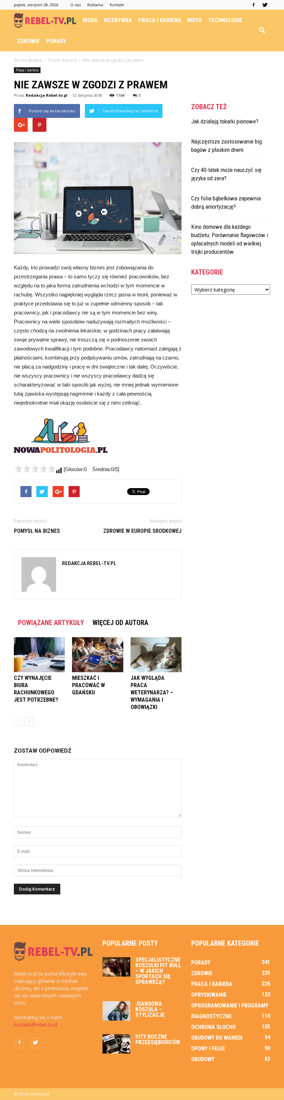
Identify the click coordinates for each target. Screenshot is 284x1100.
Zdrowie (28, 40)
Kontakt (117, 4)
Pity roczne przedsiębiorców (157, 1039)
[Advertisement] (230, 346)
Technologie (225, 20)
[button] (262, 30)
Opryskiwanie (209, 994)
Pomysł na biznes (37, 531)
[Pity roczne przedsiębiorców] (116, 1044)
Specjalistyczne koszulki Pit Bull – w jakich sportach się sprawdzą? (158, 970)
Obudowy (202, 1059)
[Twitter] (265, 5)
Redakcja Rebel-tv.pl (47, 95)
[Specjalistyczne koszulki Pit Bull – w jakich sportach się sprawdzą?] (116, 967)
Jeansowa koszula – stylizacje (150, 1009)
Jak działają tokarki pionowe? (224, 121)
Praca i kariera (159, 20)
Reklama (95, 4)
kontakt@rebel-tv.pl (35, 1024)
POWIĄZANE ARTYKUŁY (51, 622)
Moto (194, 20)
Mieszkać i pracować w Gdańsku (88, 685)
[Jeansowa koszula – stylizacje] (116, 1011)
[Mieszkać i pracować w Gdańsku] (97, 654)
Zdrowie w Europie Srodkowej (142, 531)
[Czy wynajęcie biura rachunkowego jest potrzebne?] (39, 654)
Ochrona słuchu (213, 1027)
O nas (75, 4)
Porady (56, 40)
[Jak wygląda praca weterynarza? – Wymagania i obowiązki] (156, 654)
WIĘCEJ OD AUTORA (120, 622)
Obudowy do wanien (216, 1037)
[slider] (34, 469)
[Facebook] (253, 5)
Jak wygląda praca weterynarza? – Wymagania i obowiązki (152, 692)
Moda (90, 20)
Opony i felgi (207, 1048)
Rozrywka (118, 20)
